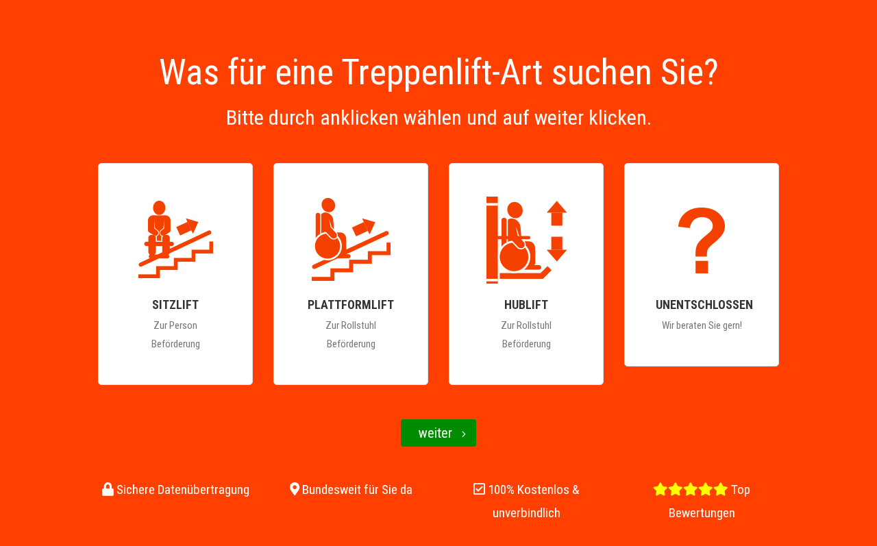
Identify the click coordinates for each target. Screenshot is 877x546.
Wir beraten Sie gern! (704, 314)
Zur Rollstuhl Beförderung (351, 323)
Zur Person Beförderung (175, 323)
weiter (435, 433)
